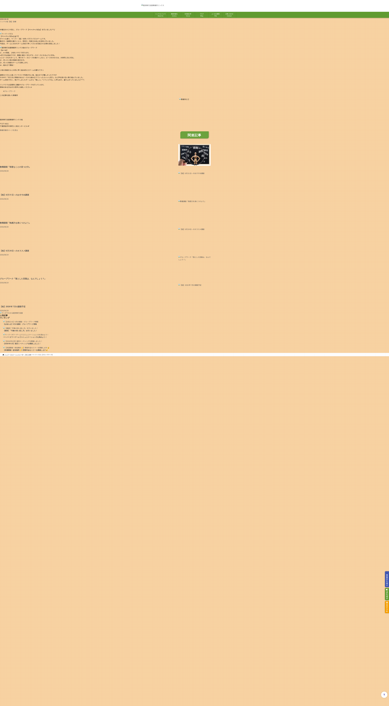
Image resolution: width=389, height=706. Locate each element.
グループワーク (9, 91)
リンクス (3, 21)
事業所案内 (174, 15)
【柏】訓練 (12, 21)
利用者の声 (188, 15)
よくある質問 (216, 15)
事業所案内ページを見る (9, 130)
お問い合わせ (229, 15)
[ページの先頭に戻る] (384, 695)
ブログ (202, 15)
